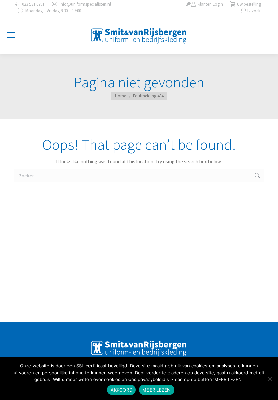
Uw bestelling (249, 4)
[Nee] (269, 378)
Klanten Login (210, 4)
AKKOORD (121, 390)
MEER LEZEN (156, 390)
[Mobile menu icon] (11, 35)
